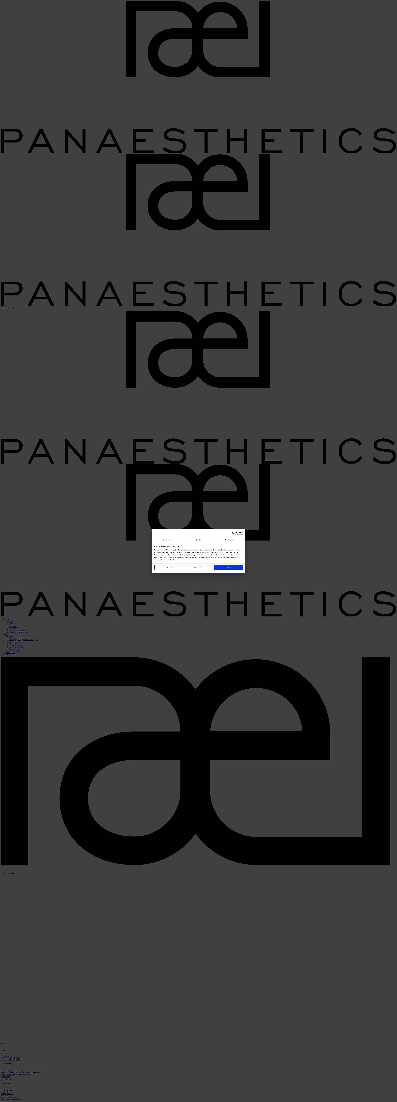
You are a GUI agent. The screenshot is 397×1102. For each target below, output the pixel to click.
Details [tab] (198, 540)
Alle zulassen (228, 568)
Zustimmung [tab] (167, 540)
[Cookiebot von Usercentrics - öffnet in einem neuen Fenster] (234, 533)
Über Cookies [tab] (229, 540)
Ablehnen (168, 568)
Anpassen (197, 568)
